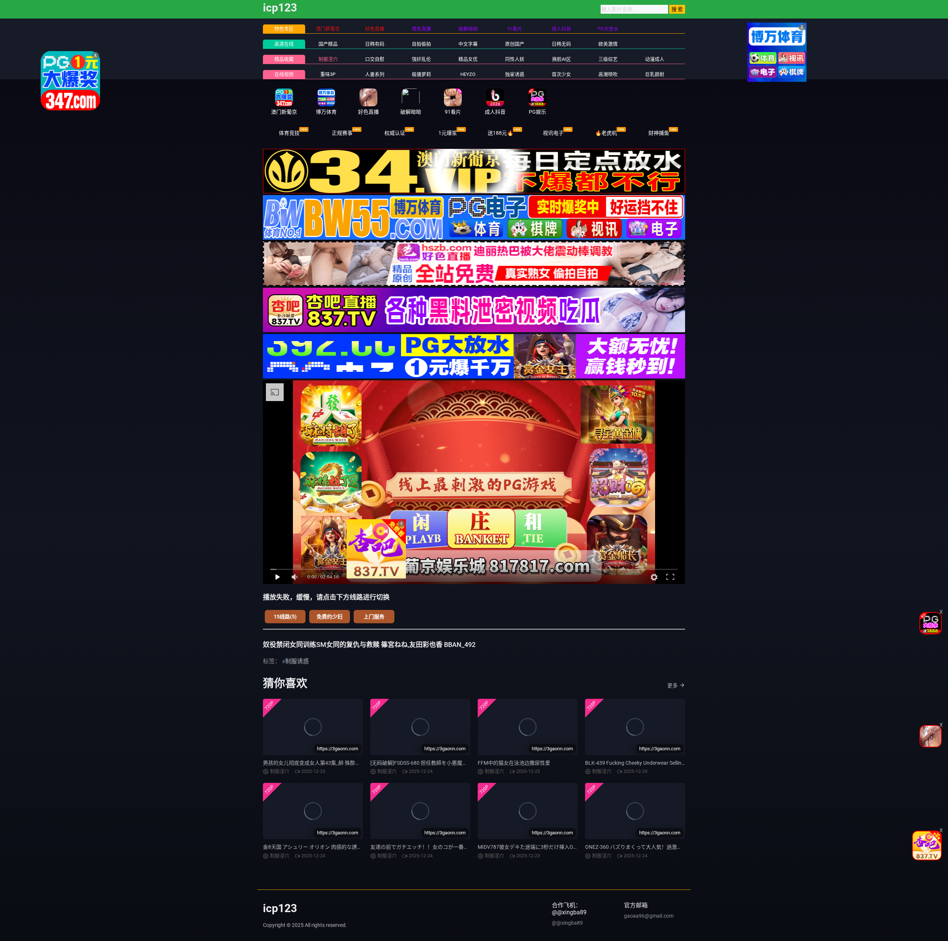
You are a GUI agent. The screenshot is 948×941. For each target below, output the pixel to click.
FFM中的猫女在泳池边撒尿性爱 (514, 763)
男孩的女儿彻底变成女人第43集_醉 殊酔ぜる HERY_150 (327, 763)
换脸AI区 (561, 59)
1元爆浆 (447, 133)
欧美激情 (608, 44)
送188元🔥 (500, 133)
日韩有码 (374, 44)
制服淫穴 (328, 59)
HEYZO (467, 74)
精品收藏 (284, 59)
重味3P (328, 74)
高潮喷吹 (608, 74)
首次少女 (561, 74)
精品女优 (468, 59)
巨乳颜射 (654, 74)
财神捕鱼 (658, 133)
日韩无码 (561, 44)
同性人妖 (514, 59)
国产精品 (328, 44)
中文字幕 (468, 44)
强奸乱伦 (421, 59)
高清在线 (284, 44)
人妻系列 (374, 74)
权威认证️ (394, 133)
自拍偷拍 (421, 44)
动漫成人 (654, 59)
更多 (672, 685)
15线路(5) (285, 617)
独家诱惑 (514, 74)
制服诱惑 (297, 661)
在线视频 (284, 74)
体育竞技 (289, 133)
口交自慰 (374, 59)
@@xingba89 (567, 923)
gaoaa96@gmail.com (649, 916)
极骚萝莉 (421, 74)
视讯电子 (553, 133)
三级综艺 (608, 59)
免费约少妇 (330, 617)
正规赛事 (342, 133)
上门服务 (374, 617)
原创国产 (514, 44)
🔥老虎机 (606, 133)
